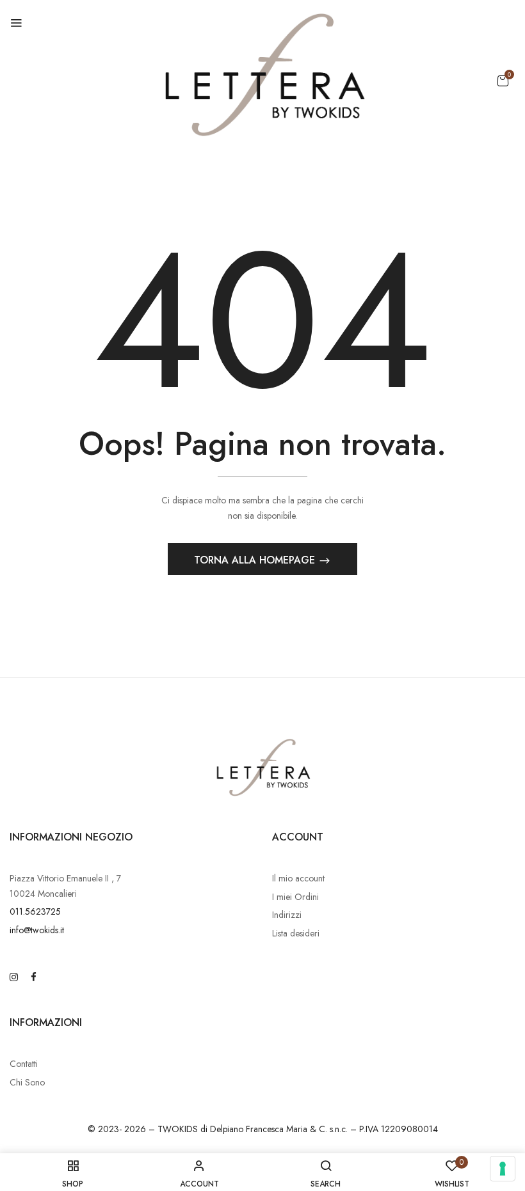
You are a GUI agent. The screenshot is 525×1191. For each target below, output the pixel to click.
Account (297, 837)
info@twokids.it (37, 930)
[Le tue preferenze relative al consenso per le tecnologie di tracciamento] (502, 1168)
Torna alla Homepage (256, 560)
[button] (502, 80)
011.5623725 (35, 911)
